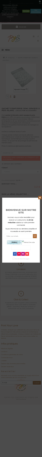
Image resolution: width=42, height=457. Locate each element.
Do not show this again (22, 259)
